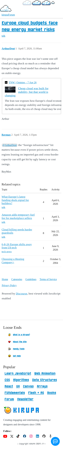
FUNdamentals (15, 393)
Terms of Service (48, 279)
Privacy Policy (9, 285)
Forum (9, 399)
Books (51, 393)
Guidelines (30, 279)
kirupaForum (8, 14)
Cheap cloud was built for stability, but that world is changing (26, 92)
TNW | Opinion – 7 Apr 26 (23, 82)
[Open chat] (55, 441)
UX (18, 386)
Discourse (21, 293)
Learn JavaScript (18, 373)
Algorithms (21, 380)
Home (5, 279)
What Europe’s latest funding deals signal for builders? (15, 200)
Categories (16, 279)
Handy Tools (18, 349)
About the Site (19, 342)
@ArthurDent (9, 145)
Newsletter (25, 399)
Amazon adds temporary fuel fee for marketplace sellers (18, 216)
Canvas (28, 386)
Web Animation (44, 373)
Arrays (42, 386)
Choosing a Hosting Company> (13, 260)
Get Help (17, 356)
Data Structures (44, 380)
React (9, 386)
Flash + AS (36, 393)
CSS (7, 380)
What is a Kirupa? (21, 334)
